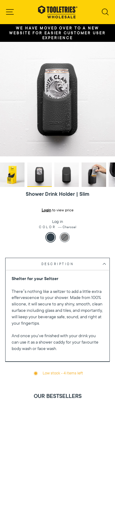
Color (57, 227)
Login (46, 210)
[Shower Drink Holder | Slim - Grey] (61, 506)
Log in (57, 221)
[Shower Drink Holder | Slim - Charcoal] (54, 506)
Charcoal (50, 237)
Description (57, 264)
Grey (64, 237)
